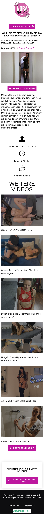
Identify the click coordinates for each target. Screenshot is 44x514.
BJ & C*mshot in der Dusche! (15, 441)
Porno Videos (17, 40)
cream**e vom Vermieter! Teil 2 (16, 230)
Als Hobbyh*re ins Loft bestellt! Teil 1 (19, 401)
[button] (22, 21)
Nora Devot (5, 40)
